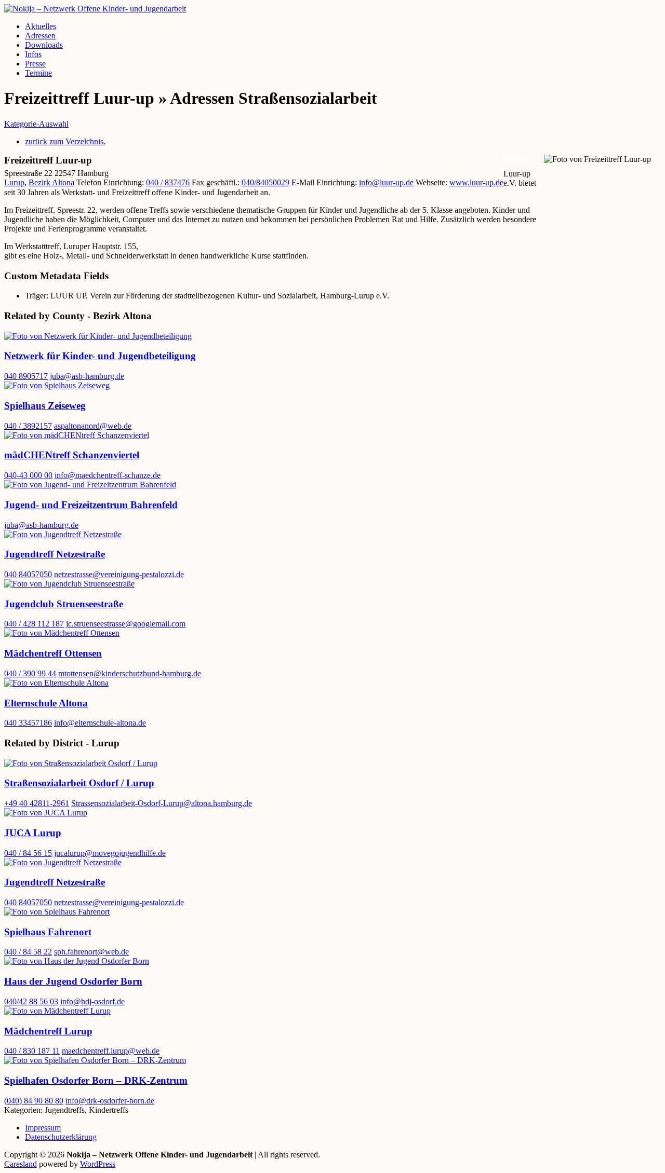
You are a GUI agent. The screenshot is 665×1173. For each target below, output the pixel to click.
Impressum (43, 1127)
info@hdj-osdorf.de (92, 1001)
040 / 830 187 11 (32, 1050)
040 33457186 (28, 722)
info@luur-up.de (386, 182)
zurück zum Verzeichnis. (65, 141)
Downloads (44, 44)
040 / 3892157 (28, 425)
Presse (35, 63)
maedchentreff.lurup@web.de (110, 1050)
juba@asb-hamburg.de (87, 376)
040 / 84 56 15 (28, 853)
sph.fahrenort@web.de (91, 951)
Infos (33, 54)
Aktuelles (40, 26)
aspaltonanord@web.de (92, 425)
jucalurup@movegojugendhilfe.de (110, 853)
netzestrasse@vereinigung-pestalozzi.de (119, 574)
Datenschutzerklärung (61, 1137)
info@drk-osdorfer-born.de (109, 1100)
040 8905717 (26, 376)
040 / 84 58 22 (28, 951)
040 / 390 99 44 (30, 673)
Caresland (20, 1164)
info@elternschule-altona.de (100, 722)
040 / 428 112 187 (34, 623)
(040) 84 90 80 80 (33, 1100)
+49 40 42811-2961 (36, 803)
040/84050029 (265, 182)
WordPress (97, 1164)
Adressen (40, 35)
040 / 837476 (168, 182)
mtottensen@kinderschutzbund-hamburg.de (129, 673)
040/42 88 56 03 (31, 1001)
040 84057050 (28, 574)
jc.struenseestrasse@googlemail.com (125, 623)
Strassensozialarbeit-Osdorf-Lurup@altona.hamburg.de (161, 803)
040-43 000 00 (28, 475)
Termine (38, 73)
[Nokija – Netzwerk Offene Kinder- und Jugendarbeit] (95, 8)
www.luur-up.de (476, 182)
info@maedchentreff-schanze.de (108, 475)
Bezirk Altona (51, 182)
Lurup (14, 182)
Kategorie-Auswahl (36, 123)
